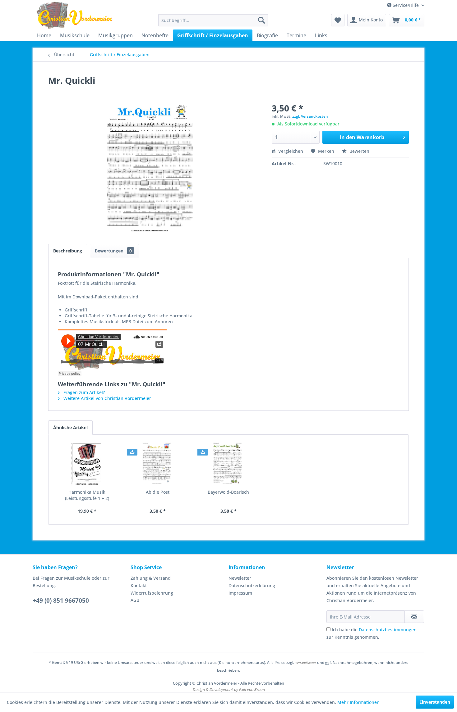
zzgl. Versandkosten (310, 116)
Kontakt (139, 585)
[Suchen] (261, 20)
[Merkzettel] (337, 20)
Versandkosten (305, 663)
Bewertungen (113, 251)
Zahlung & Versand (151, 578)
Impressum (240, 593)
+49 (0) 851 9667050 (61, 600)
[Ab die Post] (158, 464)
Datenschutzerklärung (251, 585)
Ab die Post (157, 492)
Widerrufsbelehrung (152, 593)
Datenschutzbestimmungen (388, 630)
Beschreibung (67, 251)
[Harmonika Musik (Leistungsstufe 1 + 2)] (87, 464)
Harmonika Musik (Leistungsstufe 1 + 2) (87, 495)
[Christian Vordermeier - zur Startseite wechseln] (74, 15)
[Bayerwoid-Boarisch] (228, 464)
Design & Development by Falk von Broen (228, 689)
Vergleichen (290, 151)
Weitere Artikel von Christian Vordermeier (106, 398)
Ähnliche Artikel (70, 427)
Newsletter (239, 578)
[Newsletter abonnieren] (414, 616)
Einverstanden (434, 702)
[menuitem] (213, 20)
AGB (135, 600)
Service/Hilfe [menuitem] (405, 5)
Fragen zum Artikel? (83, 392)
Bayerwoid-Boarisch (228, 492)
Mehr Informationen (358, 702)
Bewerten (358, 151)
